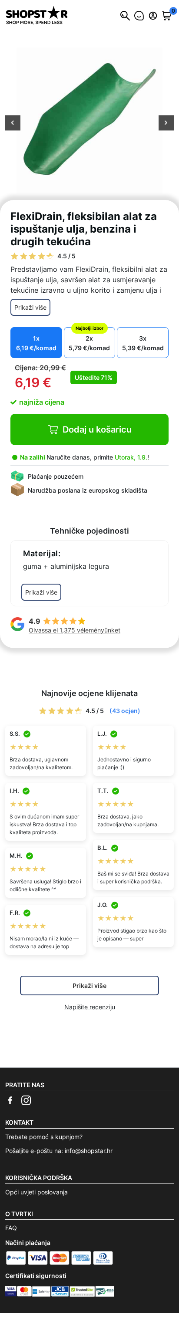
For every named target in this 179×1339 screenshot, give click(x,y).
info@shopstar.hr (89, 1150)
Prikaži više (30, 307)
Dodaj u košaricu (97, 429)
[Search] (125, 15)
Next (166, 123)
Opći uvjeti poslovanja (36, 1192)
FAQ (11, 1227)
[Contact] (139, 15)
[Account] (153, 15)
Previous (12, 123)
